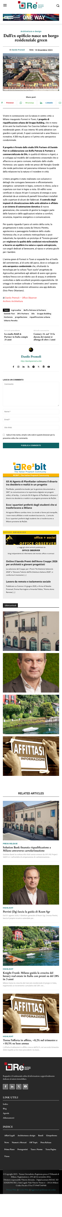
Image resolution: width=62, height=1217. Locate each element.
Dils (33, 314)
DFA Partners (23, 314)
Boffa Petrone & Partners (35, 310)
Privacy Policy (11, 1189)
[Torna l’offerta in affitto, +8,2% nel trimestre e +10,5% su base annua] (31, 756)
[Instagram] (18, 366)
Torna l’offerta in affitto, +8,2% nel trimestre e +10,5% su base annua (30, 1041)
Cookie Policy (24, 1189)
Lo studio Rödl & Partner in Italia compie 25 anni (16, 337)
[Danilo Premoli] (31, 350)
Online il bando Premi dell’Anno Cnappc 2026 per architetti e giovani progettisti (31, 563)
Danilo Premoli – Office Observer (21, 298)
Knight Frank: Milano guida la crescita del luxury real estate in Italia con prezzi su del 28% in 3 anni (31, 976)
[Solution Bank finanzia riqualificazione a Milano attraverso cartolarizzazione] (31, 631)
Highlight (8, 908)
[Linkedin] (23, 366)
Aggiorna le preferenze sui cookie (43, 1189)
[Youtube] (49, 366)
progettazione (21, 317)
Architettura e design (31, 31)
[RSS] (28, 366)
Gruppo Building (44, 314)
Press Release (10, 844)
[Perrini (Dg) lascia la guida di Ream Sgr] (31, 673)
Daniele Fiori (9, 314)
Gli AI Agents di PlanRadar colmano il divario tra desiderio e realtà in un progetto (31, 483)
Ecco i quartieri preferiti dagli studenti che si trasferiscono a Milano (31, 506)
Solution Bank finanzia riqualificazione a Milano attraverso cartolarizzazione (27, 848)
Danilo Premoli (18, 50)
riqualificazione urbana (40, 317)
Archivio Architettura (13, 301)
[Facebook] (13, 366)
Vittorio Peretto (10, 321)
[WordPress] (44, 366)
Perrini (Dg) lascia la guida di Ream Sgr (26, 911)
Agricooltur (16, 310)
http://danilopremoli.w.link (31, 361)
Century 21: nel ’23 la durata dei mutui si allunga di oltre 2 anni (44, 337)
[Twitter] (38, 366)
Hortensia (8, 317)
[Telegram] (33, 366)
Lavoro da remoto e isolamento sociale (28, 581)
